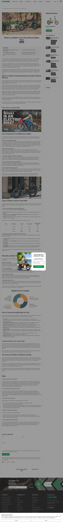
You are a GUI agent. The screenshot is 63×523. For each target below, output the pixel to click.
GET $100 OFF (38, 266)
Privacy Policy (52, 517)
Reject (46, 520)
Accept (16, 520)
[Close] (44, 253)
